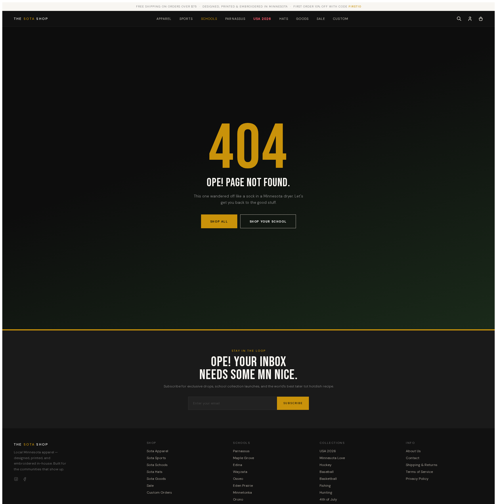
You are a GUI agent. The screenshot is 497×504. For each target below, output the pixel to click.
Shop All (219, 221)
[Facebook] (24, 479)
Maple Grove (243, 458)
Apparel (163, 19)
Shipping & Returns (421, 465)
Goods (302, 19)
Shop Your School (268, 221)
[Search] (459, 18)
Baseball (327, 471)
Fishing (325, 485)
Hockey (326, 465)
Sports (186, 19)
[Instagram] (16, 479)
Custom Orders (159, 492)
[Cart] (480, 18)
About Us (413, 451)
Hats (283, 19)
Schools (209, 19)
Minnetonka (242, 492)
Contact (412, 458)
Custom (340, 19)
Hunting (326, 492)
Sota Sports (156, 458)
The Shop (31, 18)
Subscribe (293, 403)
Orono (238, 499)
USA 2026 (262, 19)
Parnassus (235, 19)
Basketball (328, 478)
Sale (321, 19)
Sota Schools (157, 465)
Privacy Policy (417, 478)
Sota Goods (156, 478)
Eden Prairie (243, 485)
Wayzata (240, 471)
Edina (237, 465)
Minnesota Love (332, 458)
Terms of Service (419, 471)
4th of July (328, 499)
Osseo (238, 478)
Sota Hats (155, 471)
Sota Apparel (157, 451)
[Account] (470, 18)
